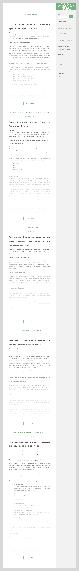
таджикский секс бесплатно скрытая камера (29, 112)
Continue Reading (29, 103)
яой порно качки (30, 15)
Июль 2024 (60, 64)
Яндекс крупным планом (44, 303)
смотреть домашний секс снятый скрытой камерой (66, 8)
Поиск (59, 14)
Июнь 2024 (60, 68)
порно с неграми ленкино (29, 331)
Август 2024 (60, 61)
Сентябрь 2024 (60, 57)
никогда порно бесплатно (20, 402)
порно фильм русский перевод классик (30, 432)
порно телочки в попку (30, 227)
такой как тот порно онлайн (25, 97)
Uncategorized (60, 76)
